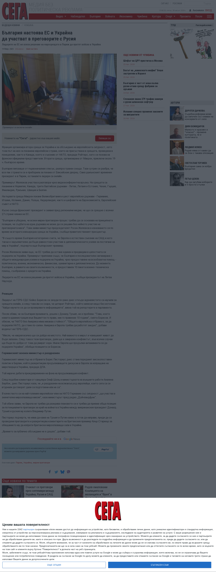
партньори (28, 529)
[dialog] (108, 535)
